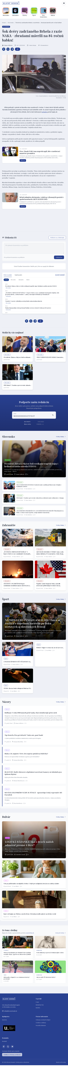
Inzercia (4, 1020)
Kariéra (38, 1007)
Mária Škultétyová (19, 780)
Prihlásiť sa (59, 257)
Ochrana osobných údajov (43, 1020)
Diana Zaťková (20, 474)
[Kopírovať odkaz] (17, 49)
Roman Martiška (18, 741)
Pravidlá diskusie (41, 1025)
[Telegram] (12, 49)
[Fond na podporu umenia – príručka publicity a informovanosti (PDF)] (9, 1028)
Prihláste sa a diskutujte (57, 237)
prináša (44, 112)
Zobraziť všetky (59, 933)
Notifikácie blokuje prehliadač (12, 1054)
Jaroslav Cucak (20, 854)
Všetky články (60, 436)
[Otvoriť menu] (64, 3)
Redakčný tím (40, 1005)
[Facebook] (3, 49)
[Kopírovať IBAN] (52, 415)
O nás (37, 1002)
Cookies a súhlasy (41, 1022)
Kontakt (4, 1041)
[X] (8, 49)
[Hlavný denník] (10, 3)
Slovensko (11, 22)
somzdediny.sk (30, 933)
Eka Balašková (29, 488)
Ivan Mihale (48, 650)
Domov (4, 22)
